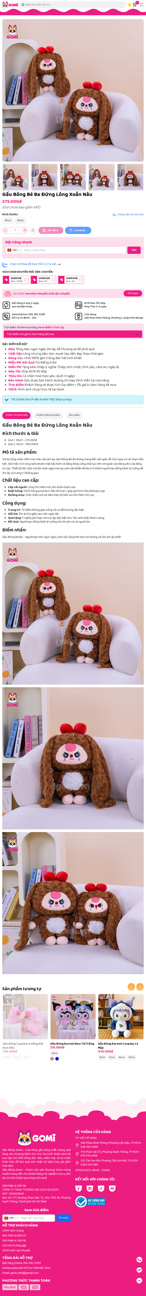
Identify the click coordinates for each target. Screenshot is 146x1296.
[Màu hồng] (52, 1059)
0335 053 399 (89, 1164)
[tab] (16, 415)
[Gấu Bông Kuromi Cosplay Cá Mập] (121, 1017)
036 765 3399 (89, 1147)
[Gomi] (10, 5)
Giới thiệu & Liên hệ (14, 1240)
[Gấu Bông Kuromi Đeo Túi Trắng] (73, 1017)
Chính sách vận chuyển (16, 1250)
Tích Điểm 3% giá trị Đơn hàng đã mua (30, 334)
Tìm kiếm (64, 1218)
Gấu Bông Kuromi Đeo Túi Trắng (72, 1044)
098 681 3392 (42, 1268)
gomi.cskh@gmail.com (24, 1273)
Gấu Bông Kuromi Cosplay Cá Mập (118, 1046)
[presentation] (131, 987)
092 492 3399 (32, 1263)
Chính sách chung (13, 1230)
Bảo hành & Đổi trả (14, 1235)
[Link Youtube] (89, 1188)
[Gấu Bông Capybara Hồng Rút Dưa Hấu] (25, 1017)
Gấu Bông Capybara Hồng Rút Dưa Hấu (22, 1046)
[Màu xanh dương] (57, 1059)
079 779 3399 (89, 1155)
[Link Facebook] (78, 1188)
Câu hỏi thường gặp (14, 1245)
